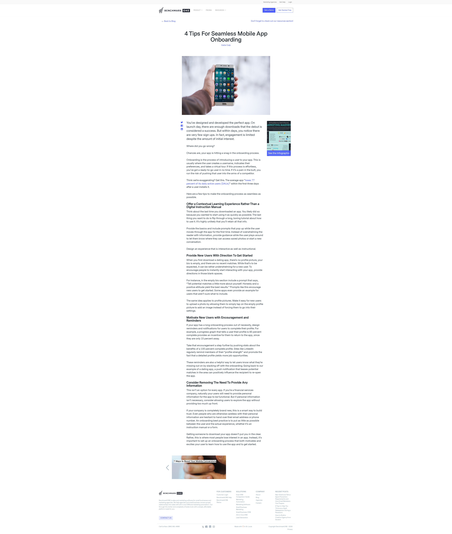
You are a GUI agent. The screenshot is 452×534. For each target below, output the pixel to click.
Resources (219, 10)
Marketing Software (243, 504)
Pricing (209, 10)
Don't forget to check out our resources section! (272, 21)
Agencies (259, 500)
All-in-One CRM (241, 515)
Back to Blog (170, 21)
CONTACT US (165, 518)
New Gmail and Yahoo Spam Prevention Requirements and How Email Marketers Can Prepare (283, 499)
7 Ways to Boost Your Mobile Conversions (195, 461)
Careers (258, 503)
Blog (257, 497)
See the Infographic (279, 153)
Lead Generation (242, 517)
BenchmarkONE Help (224, 497)
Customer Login (222, 495)
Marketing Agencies (270, 2)
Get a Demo (269, 10)
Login (290, 2)
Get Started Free (284, 10)
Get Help (282, 2)
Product (197, 10)
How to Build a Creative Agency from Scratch (283, 517)
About (258, 495)
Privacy (290, 529)
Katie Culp (226, 45)
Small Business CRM (243, 512)
